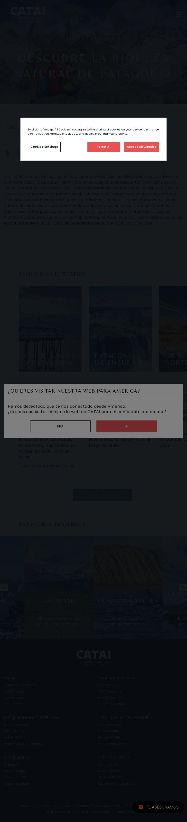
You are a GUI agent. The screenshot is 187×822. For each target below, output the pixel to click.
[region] (93, 139)
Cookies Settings (44, 147)
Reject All (104, 147)
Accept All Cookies (142, 147)
